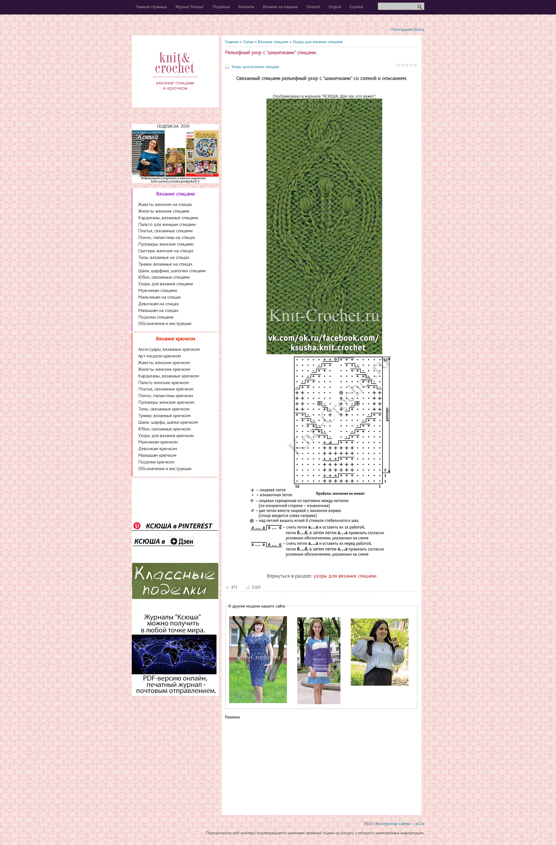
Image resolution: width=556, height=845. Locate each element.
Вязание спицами (273, 41)
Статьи (248, 41)
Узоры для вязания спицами (318, 41)
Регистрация (402, 29)
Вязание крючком (175, 338)
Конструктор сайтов (393, 823)
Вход (419, 29)
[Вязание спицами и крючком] (175, 97)
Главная (232, 41)
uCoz (420, 823)
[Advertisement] (321, 765)
